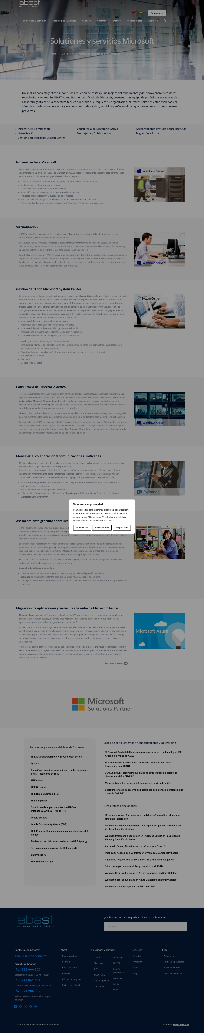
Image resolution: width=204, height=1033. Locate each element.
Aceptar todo (122, 527)
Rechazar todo (102, 527)
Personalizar (82, 527)
